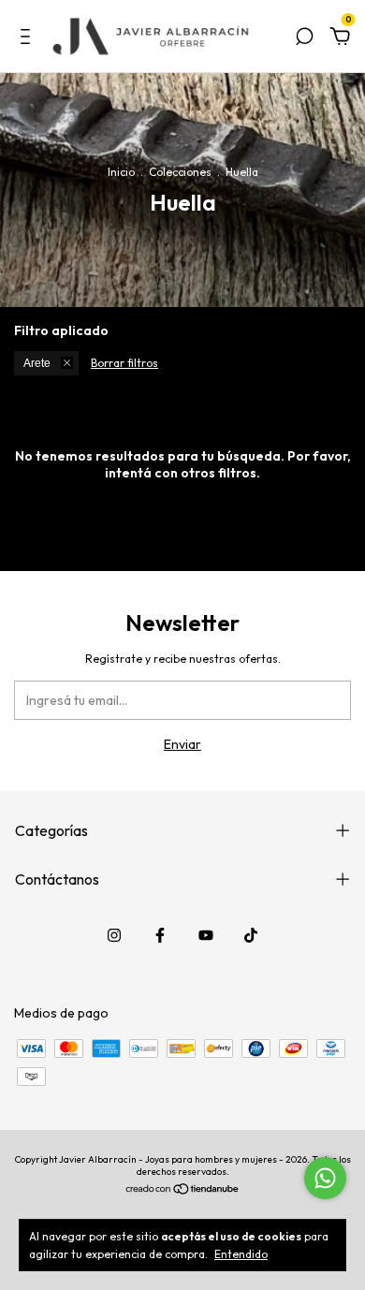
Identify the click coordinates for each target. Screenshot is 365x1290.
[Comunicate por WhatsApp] (325, 1178)
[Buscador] (304, 39)
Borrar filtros (124, 363)
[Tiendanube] (182, 1190)
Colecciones (180, 172)
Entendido (241, 1254)
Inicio (121, 172)
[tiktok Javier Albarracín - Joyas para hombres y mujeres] (250, 935)
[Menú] (28, 39)
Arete (37, 363)
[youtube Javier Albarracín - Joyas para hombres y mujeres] (205, 935)
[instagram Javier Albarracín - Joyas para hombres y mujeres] (114, 935)
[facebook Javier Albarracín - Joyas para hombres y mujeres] (160, 935)
